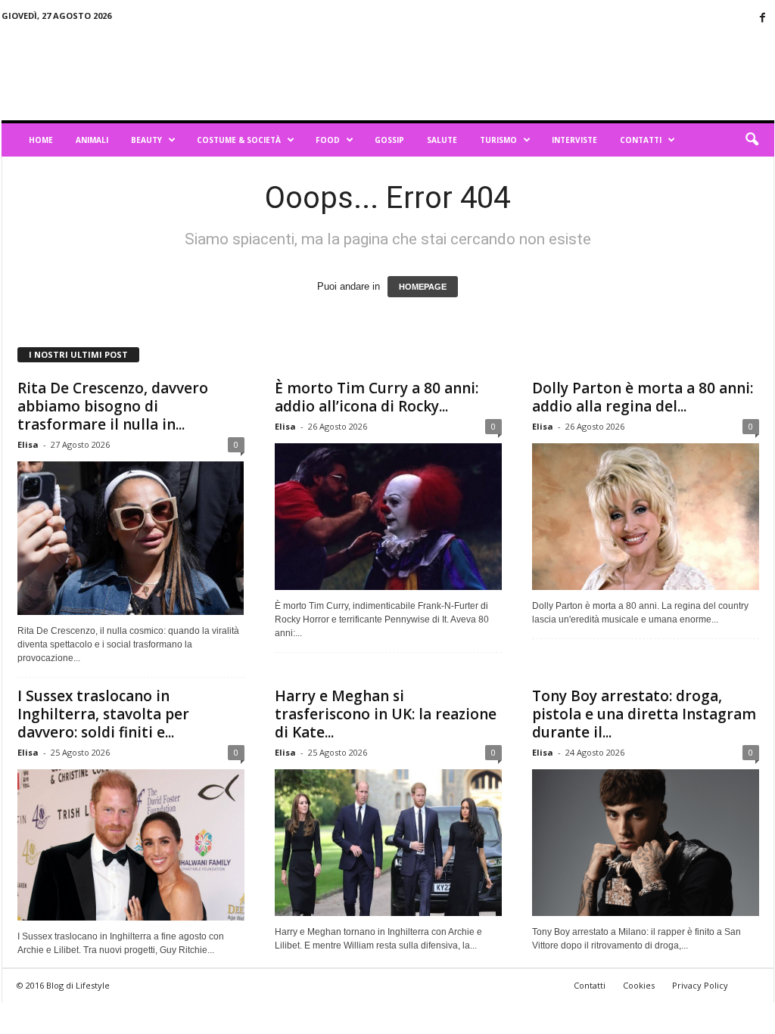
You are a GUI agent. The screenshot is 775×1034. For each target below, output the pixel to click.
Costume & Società (239, 140)
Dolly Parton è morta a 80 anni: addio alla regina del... (642, 397)
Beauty (146, 140)
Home (41, 140)
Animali (92, 140)
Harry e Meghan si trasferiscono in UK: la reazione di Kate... (385, 714)
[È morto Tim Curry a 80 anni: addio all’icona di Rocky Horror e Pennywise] (388, 516)
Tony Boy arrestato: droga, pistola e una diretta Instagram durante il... (644, 714)
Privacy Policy (700, 985)
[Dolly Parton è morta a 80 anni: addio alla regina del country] (645, 516)
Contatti (640, 140)
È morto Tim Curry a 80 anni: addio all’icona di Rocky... (376, 397)
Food (328, 140)
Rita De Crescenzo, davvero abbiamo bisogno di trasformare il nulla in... (112, 406)
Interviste (574, 140)
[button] (751, 140)
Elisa (28, 444)
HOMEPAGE (423, 286)
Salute (442, 140)
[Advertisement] (498, 71)
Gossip (389, 140)
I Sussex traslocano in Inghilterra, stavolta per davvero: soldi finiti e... (103, 714)
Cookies (639, 985)
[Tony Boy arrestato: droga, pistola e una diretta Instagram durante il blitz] (645, 842)
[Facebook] (763, 18)
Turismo (498, 140)
